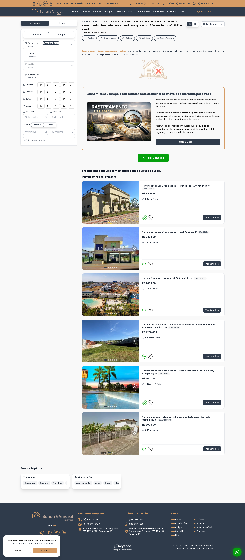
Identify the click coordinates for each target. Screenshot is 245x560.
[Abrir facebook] (39, 3)
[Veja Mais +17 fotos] (110, 202)
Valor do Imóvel (124, 11)
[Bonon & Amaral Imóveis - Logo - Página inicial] (47, 11)
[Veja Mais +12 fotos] (110, 387)
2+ (48, 84)
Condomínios (143, 11)
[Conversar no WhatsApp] (237, 552)
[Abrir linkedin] (51, 3)
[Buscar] (46, 117)
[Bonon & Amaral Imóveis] (53, 517)
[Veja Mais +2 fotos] (110, 341)
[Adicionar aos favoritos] (150, 217)
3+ (56, 84)
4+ (63, 84)
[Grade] (195, 24)
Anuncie (97, 11)
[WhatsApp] (144, 217)
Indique (108, 11)
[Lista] (189, 24)
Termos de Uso (18, 543)
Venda (94, 21)
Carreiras (172, 11)
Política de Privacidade (41, 543)
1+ (41, 84)
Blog (182, 11)
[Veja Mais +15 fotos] (110, 248)
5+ (71, 84)
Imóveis (86, 11)
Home (75, 11)
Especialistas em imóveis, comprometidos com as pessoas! (88, 3)
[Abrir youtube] (45, 3)
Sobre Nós (158, 11)
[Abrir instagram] (34, 3)
